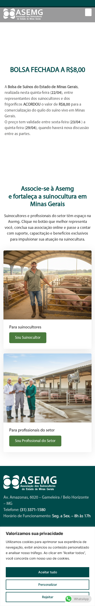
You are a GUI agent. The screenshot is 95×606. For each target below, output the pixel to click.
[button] (88, 12)
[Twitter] (69, 4)
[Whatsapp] (52, 4)
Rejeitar (47, 597)
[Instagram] (34, 4)
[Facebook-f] (17, 4)
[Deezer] (78, 4)
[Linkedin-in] (43, 4)
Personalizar (47, 584)
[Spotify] (60, 4)
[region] (47, 566)
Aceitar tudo (47, 572)
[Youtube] (26, 4)
